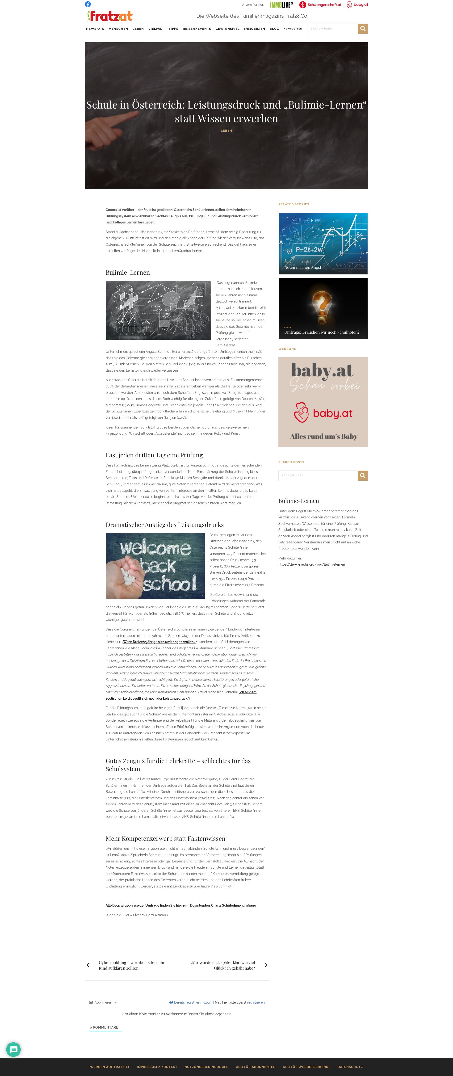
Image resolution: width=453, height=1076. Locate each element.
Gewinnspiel (228, 28)
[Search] (363, 29)
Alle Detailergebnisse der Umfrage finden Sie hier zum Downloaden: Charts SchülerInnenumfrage (181, 905)
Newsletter (293, 28)
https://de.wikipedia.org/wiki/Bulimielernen (311, 564)
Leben (138, 28)
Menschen (118, 28)
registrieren (256, 1002)
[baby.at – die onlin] (323, 402)
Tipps (173, 28)
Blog (274, 28)
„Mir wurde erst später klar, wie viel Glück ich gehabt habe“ (222, 965)
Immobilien (254, 28)
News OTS (95, 28)
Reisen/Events (197, 28)
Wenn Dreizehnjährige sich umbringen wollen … (159, 642)
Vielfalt (156, 28)
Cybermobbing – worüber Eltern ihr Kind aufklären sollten (132, 965)
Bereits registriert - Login (192, 1002)
